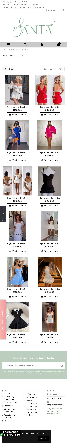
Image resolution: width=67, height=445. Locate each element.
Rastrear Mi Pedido (32, 413)
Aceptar (43, 439)
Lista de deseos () (56, 10)
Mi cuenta (31, 394)
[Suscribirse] (62, 365)
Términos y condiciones (10, 398)
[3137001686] (11, 1)
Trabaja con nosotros (9, 416)
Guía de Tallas (10, 402)
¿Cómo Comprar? (21, 5)
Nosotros (6, 5)
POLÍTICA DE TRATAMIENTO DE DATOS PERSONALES (23, 7)
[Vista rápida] (30, 85)
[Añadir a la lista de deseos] (30, 79)
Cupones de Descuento (32, 407)
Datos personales (32, 402)
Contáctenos (37, 5)
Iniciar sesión (33, 391)
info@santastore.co (56, 405)
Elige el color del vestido (17, 107)
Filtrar (10, 69)
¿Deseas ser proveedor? (10, 410)
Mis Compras (33, 397)
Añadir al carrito (19, 115)
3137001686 (22, 2)
